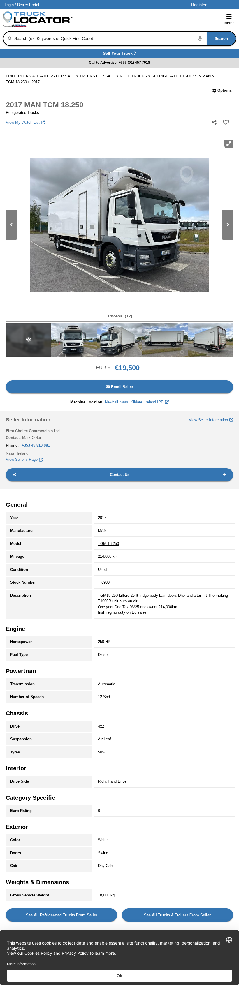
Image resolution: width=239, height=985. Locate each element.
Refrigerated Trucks (22, 112)
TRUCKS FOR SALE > (100, 76)
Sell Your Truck (118, 54)
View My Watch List (23, 122)
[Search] (10, 38)
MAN (102, 530)
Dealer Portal (28, 5)
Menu (229, 22)
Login (9, 5)
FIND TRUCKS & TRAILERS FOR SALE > (43, 76)
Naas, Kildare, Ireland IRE (134, 402)
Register (199, 4)
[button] (119, 316)
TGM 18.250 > (18, 82)
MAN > (208, 76)
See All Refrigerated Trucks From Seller (61, 915)
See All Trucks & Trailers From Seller (177, 915)
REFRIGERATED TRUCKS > (177, 76)
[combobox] (124, 38)
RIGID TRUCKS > (136, 76)
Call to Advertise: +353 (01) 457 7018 (119, 63)
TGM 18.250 (108, 543)
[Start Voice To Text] (200, 39)
